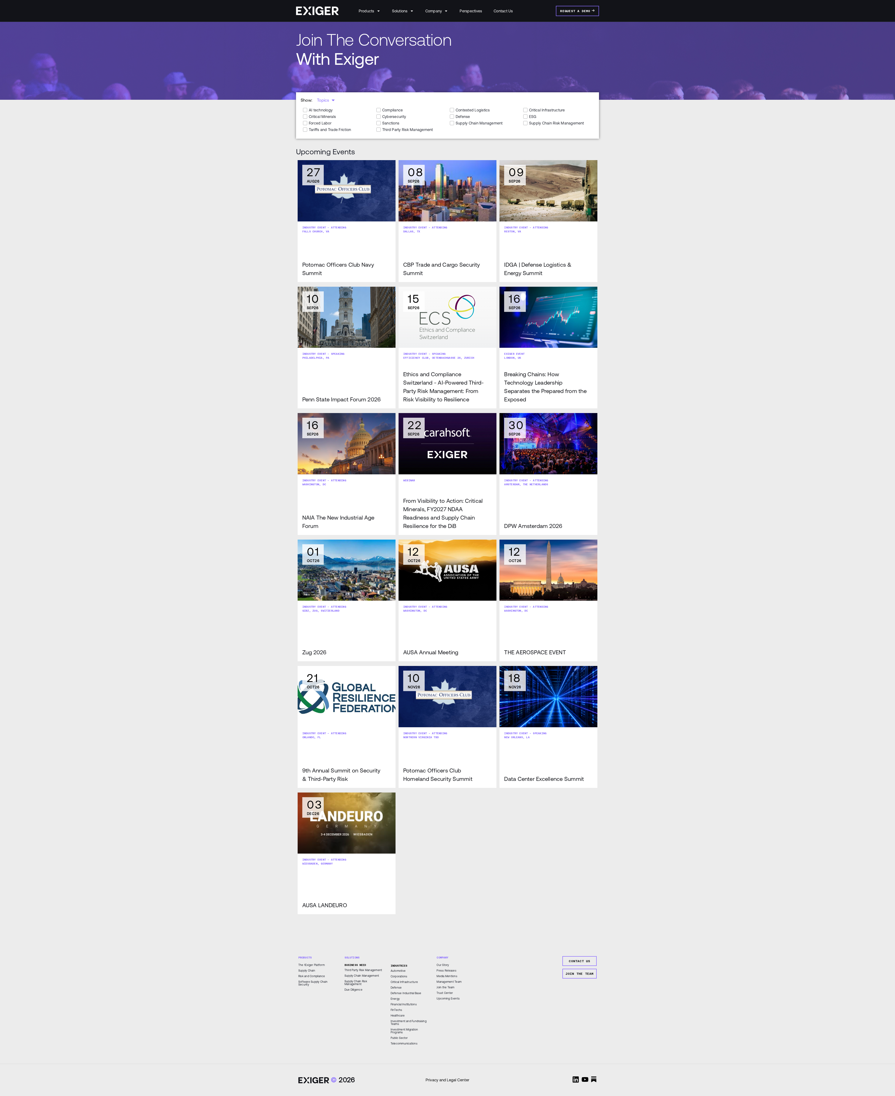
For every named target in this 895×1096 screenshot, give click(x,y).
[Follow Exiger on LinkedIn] (575, 1079)
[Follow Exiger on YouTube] (585, 1079)
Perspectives (471, 11)
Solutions (400, 11)
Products (366, 11)
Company (433, 11)
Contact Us (503, 11)
